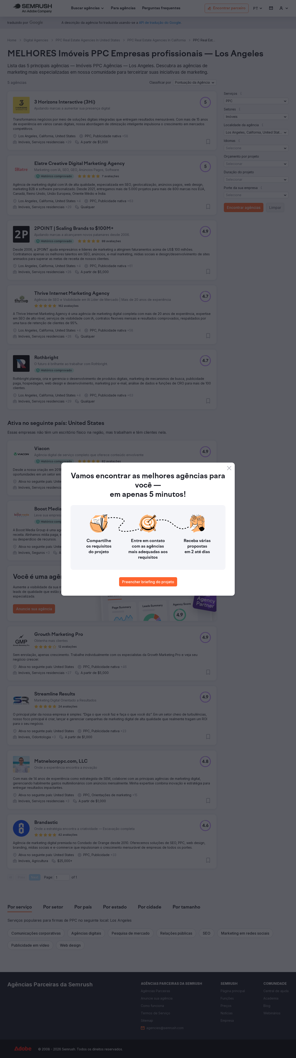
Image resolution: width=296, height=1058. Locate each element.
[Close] (229, 468)
